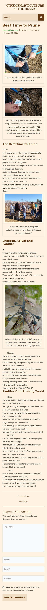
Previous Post (23, 496)
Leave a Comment (10, 30)
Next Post (23, 501)
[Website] (23, 579)
